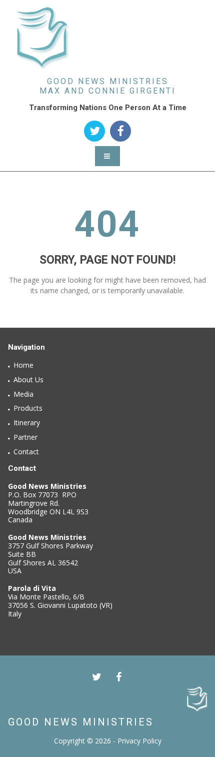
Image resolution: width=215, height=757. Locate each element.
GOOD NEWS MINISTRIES (81, 722)
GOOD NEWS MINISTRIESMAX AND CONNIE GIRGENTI (108, 86)
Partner (26, 437)
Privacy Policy (140, 740)
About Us (29, 379)
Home (24, 365)
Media (24, 394)
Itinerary (27, 422)
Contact (26, 451)
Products (28, 408)
